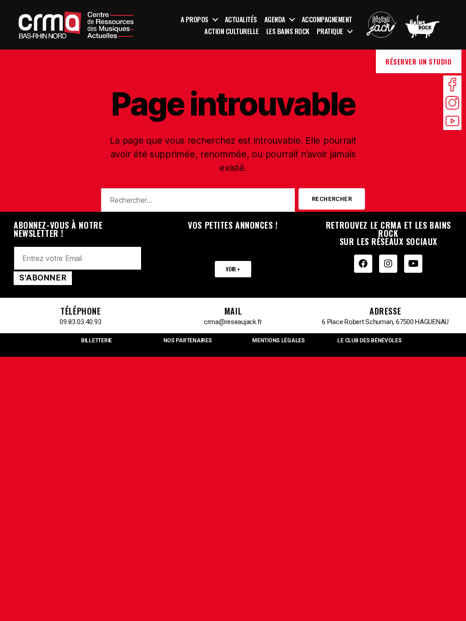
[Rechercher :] (196, 201)
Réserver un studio (418, 61)
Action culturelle (231, 31)
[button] (233, 269)
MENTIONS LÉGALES (278, 340)
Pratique (330, 31)
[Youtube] (413, 264)
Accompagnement (327, 19)
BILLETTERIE (96, 340)
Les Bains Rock (287, 31)
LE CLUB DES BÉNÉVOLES (369, 340)
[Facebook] (363, 264)
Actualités (241, 19)
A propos (194, 19)
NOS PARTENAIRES (187, 340)
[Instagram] (388, 264)
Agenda (274, 19)
